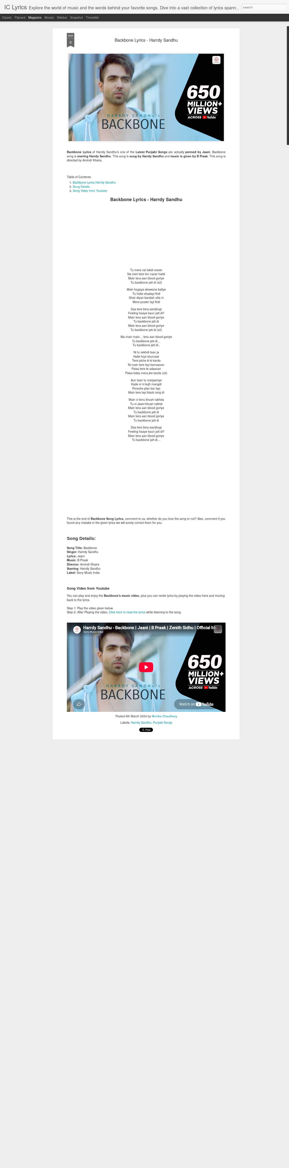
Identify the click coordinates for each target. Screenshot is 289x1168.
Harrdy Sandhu (141, 722)
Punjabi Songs (162, 722)
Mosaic (49, 17)
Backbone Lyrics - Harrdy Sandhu (146, 40)
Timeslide (92, 17)
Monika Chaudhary (164, 716)
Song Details (81, 186)
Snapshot (76, 17)
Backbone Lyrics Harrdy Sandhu (94, 182)
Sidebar (62, 17)
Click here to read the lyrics (127, 612)
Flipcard (20, 17)
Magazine (34, 17)
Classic (7, 17)
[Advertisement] (146, 235)
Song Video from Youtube (90, 190)
